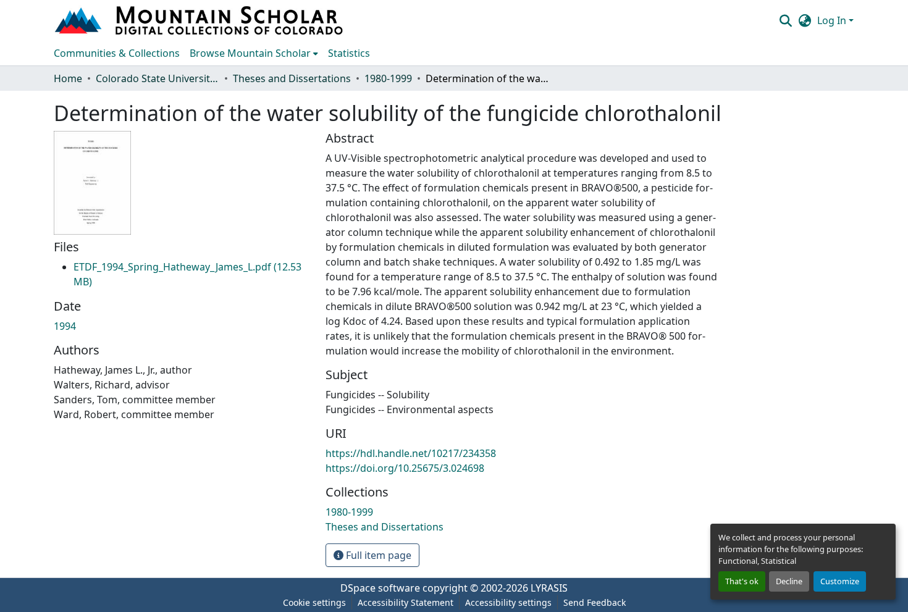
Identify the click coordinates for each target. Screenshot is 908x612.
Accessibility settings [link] (508, 602)
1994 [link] (65, 326)
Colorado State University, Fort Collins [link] (157, 78)
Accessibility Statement (405, 602)
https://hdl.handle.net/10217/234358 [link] (411, 453)
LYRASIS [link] (549, 588)
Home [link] (68, 78)
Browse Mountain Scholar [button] (250, 53)
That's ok (742, 581)
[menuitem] (254, 53)
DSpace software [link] (380, 588)
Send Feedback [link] (594, 602)
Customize (839, 581)
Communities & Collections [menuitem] (117, 53)
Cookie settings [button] (314, 602)
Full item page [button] (377, 555)
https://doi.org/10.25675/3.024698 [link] (405, 468)
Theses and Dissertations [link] (292, 78)
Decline (789, 581)
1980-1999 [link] (388, 78)
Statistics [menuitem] (349, 53)
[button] (200, 20)
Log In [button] (833, 20)
